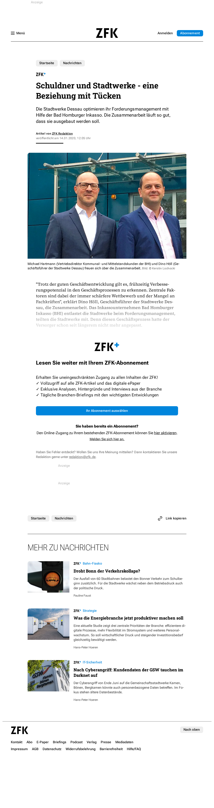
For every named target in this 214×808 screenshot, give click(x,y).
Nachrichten (72, 63)
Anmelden (165, 33)
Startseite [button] (107, 33)
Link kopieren (176, 518)
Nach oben (191, 730)
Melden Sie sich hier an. (107, 439)
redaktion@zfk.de (82, 457)
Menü (20, 33)
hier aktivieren (165, 433)
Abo (190, 33)
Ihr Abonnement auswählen (107, 411)
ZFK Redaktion (62, 133)
